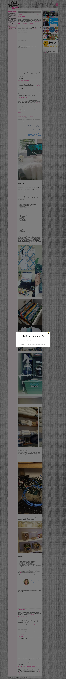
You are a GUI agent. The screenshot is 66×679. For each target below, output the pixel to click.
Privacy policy (22, 344)
